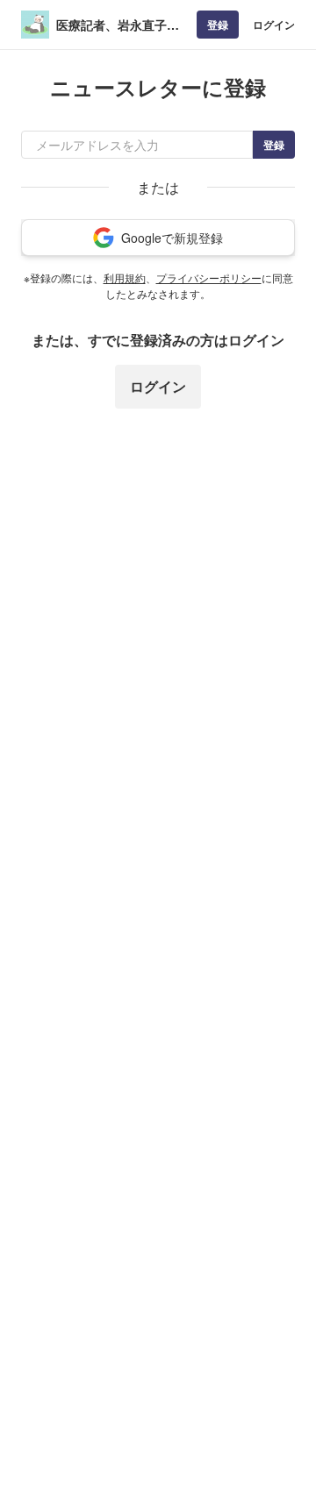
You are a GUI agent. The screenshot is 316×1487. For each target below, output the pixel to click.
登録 (217, 24)
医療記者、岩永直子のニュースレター (117, 25)
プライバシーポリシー (209, 277)
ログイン (274, 24)
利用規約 (125, 277)
